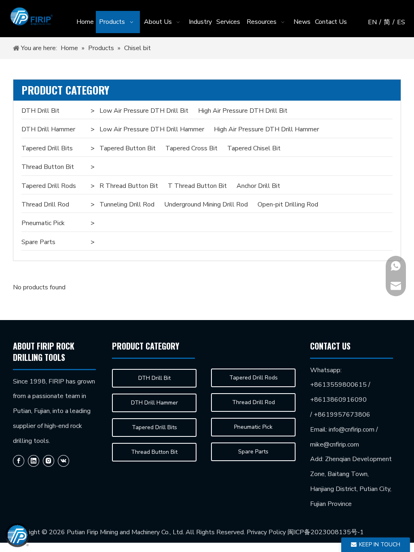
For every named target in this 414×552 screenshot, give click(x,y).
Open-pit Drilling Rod (288, 204)
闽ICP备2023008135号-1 (325, 532)
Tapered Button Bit (127, 148)
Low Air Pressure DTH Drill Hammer (151, 129)
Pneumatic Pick (43, 223)
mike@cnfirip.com (334, 444)
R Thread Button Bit (128, 185)
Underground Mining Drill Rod (206, 204)
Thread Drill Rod (45, 204)
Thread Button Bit (47, 166)
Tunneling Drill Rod (126, 204)
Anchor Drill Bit (258, 185)
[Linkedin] (33, 461)
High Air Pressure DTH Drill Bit (242, 110)
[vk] (63, 461)
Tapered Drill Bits (47, 148)
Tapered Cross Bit (191, 148)
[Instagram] (48, 461)
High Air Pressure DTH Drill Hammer (266, 129)
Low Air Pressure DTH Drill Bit (143, 110)
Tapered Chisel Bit (254, 148)
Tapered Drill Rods (48, 185)
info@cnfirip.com (351, 429)
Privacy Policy (266, 532)
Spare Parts (38, 242)
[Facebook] (18, 461)
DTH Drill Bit (40, 110)
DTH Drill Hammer (48, 129)
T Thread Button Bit (197, 185)
